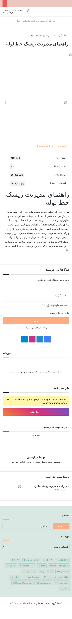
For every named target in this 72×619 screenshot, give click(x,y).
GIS (16, 560)
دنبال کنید (35, 411)
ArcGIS (62, 560)
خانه (64, 35)
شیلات (15, 577)
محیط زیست (43, 583)
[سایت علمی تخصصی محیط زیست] (16, 11)
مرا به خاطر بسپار (58, 313)
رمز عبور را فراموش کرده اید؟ (54, 305)
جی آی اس (29, 571)
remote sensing (58, 565)
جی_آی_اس (46, 571)
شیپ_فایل (61, 583)
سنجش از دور (31, 577)
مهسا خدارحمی (36, 457)
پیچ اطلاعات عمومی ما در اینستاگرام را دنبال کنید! (36, 21)
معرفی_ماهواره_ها (22, 583)
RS (41, 565)
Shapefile (26, 565)
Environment (31, 560)
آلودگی (11, 565)
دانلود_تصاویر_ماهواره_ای (56, 577)
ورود (36, 320)
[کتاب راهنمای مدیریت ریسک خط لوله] (12, 491)
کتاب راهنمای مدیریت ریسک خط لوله (51, 486)
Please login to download (52, 146)
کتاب (64, 588)
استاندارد (62, 571)
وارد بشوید (43, 280)
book (48, 560)
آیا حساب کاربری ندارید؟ (36, 327)
